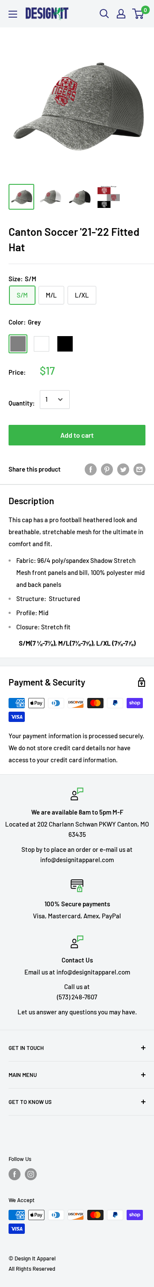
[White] (41, 344)
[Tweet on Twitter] (123, 469)
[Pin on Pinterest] (107, 469)
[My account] (121, 13)
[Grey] (18, 344)
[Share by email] (139, 469)
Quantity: (22, 403)
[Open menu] (13, 14)
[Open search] (104, 13)
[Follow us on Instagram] (31, 1174)
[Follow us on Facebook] (15, 1174)
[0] (138, 14)
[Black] (65, 344)
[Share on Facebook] (91, 469)
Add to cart (77, 435)
